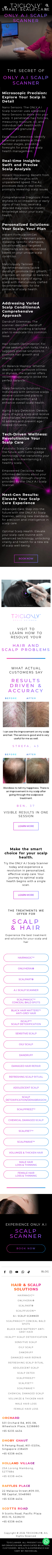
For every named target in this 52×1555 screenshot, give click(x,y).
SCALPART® (26, 979)
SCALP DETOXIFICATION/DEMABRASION (26, 1098)
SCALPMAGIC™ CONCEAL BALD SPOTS (26, 1001)
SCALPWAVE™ (26, 1141)
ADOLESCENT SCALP (26, 1087)
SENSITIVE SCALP (26, 1033)
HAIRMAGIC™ (26, 957)
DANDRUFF (26, 1055)
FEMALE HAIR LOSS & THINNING (26, 1174)
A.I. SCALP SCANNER (26, 990)
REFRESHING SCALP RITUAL (26, 1076)
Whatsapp (46, 1541)
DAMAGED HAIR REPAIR (26, 1066)
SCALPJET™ (26, 1131)
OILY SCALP (26, 1044)
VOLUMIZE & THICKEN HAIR (26, 1152)
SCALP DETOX (26, 1373)
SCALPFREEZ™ (26, 1109)
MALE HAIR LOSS (26, 1403)
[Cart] (46, 9)
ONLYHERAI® (26, 968)
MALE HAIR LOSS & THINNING (26, 1163)
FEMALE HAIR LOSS (26, 1409)
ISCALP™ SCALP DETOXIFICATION (26, 1022)
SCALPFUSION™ (26, 1311)
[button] (5, 7)
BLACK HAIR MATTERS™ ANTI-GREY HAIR (26, 1012)
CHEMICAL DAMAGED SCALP (26, 1120)
